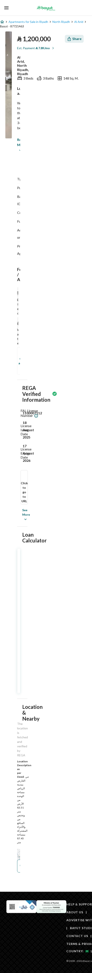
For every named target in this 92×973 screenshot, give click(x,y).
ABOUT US (74, 912)
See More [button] (19, 514)
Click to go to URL (24, 492)
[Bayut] (46, 8)
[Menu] (6, 8)
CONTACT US (77, 936)
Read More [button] (18, 142)
